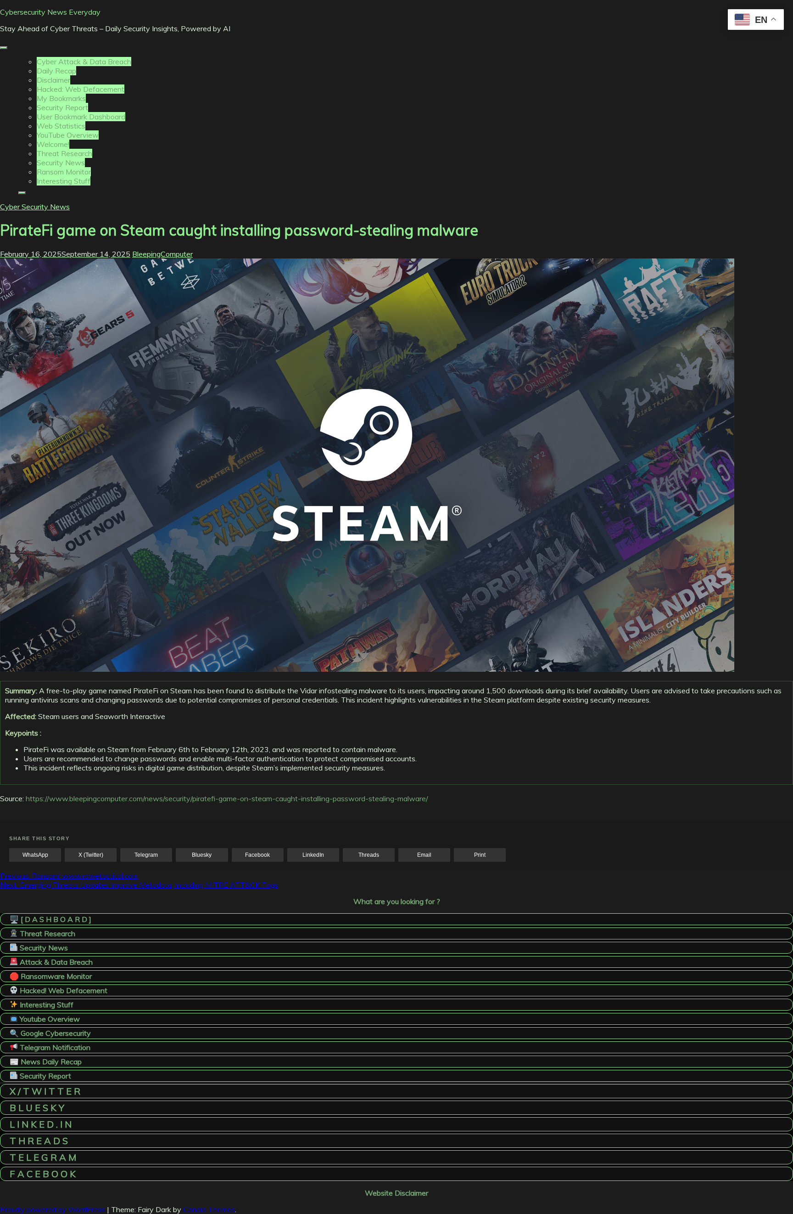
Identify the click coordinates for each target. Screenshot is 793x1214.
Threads (368, 855)
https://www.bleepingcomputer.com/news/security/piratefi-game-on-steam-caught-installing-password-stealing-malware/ (227, 798)
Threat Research (64, 153)
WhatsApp (35, 855)
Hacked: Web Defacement (80, 89)
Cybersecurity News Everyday (50, 12)
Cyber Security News (35, 206)
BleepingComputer (162, 254)
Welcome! (53, 144)
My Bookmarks (61, 98)
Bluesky (202, 855)
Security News (61, 162)
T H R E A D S (39, 1141)
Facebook (257, 855)
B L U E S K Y (37, 1107)
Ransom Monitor (64, 171)
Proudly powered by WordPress (53, 1209)
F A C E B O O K (43, 1174)
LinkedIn (313, 855)
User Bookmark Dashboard (81, 116)
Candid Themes (209, 1209)
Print (480, 855)
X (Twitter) (90, 855)
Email (424, 855)
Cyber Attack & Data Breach (84, 61)
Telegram (146, 855)
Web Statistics (61, 125)
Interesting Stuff (63, 180)
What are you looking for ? (396, 901)
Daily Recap (56, 70)
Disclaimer (53, 79)
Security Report (62, 107)
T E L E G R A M (43, 1157)
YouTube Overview (68, 135)
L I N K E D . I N (41, 1124)
